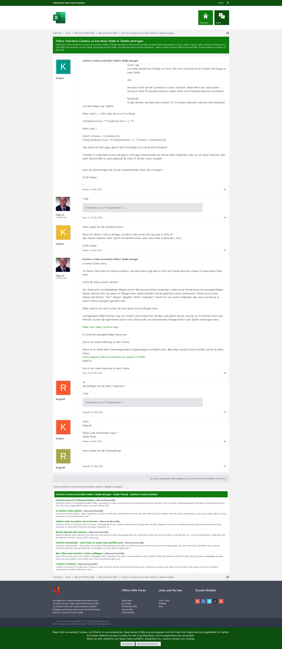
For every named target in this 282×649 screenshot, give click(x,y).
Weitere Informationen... (148, 643)
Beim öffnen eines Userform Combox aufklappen (79, 553)
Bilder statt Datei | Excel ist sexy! (101, 327)
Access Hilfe (127, 609)
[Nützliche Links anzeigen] (227, 33)
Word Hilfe (127, 600)
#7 (225, 466)
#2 (225, 217)
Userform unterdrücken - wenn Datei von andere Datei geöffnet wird (89, 542)
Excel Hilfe (126, 603)
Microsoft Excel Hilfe (188, 47)
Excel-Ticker (164, 600)
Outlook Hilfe (128, 612)
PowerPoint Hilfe (129, 606)
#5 (225, 412)
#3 (225, 250)
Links (161, 606)
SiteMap (162, 603)
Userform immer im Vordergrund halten (75, 500)
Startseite (204, 22)
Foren (218, 22)
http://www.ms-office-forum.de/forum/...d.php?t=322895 (114, 356)
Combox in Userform (66, 563)
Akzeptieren (127, 643)
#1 (225, 189)
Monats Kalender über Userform (71, 532)
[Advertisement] (105, 81)
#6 (225, 441)
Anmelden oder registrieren (69, 2)
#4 (225, 373)
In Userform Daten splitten (69, 510)
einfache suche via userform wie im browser (77, 521)
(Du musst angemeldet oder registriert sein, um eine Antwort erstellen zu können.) (188, 478)
